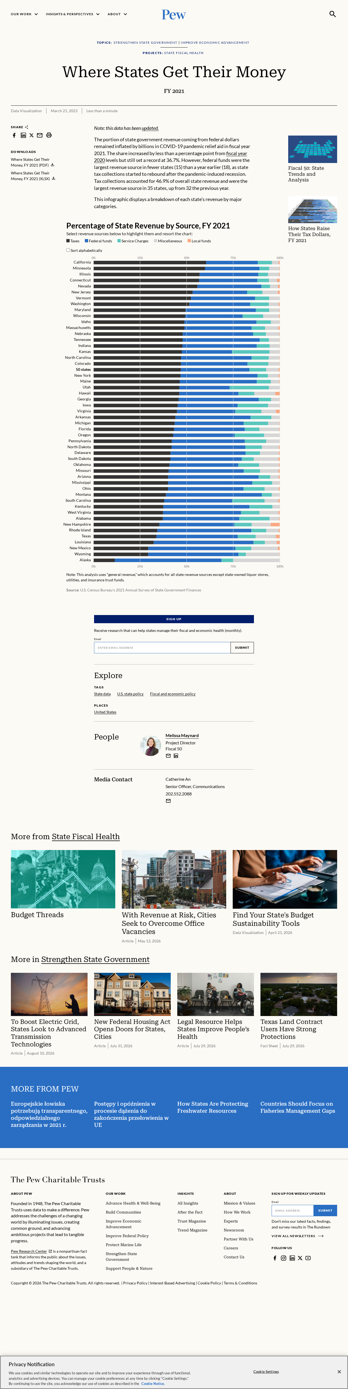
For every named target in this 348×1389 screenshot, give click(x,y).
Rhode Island (80, 530)
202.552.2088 (179, 793)
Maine (85, 381)
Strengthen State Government (95, 959)
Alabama (83, 518)
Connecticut (80, 280)
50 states (83, 369)
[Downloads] (333, 121)
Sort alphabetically (86, 250)
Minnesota (82, 268)
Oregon (84, 435)
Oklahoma (82, 464)
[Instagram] (283, 1258)
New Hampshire (77, 524)
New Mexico (80, 548)
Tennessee (82, 339)
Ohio (86, 488)
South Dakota (79, 458)
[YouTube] (308, 1258)
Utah (87, 387)
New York (82, 375)
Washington (81, 304)
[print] (49, 135)
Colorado (83, 363)
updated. (150, 128)
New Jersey (81, 292)
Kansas (85, 351)
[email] (39, 135)
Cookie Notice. (153, 1383)
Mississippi (81, 482)
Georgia (84, 399)
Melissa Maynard (182, 735)
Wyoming (82, 554)
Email (97, 639)
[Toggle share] (319, 121)
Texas (86, 536)
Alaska (85, 560)
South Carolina (78, 500)
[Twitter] (300, 1258)
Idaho (86, 322)
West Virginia (79, 512)
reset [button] (200, 233)
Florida (85, 429)
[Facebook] (275, 1258)
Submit (242, 647)
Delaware (82, 452)
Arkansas (83, 417)
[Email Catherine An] (168, 801)
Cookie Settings (266, 1371)
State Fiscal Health (86, 836)
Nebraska (83, 333)
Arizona (84, 476)
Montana (83, 494)
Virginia (84, 411)
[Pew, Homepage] (174, 14)
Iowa (87, 405)
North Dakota (79, 447)
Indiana (84, 345)
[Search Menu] (332, 14)
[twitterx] (31, 135)
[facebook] (14, 135)
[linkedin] (23, 135)
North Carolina (78, 357)
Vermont (83, 298)
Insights (186, 1194)
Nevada (84, 286)
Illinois (85, 274)
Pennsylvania (80, 441)
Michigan (83, 423)
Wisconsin (82, 316)
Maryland (82, 310)
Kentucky (83, 506)
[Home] (58, 1180)
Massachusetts (78, 328)
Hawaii (85, 393)
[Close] (339, 1372)
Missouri (83, 470)
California (82, 262)
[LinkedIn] (292, 1258)
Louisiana (83, 542)
